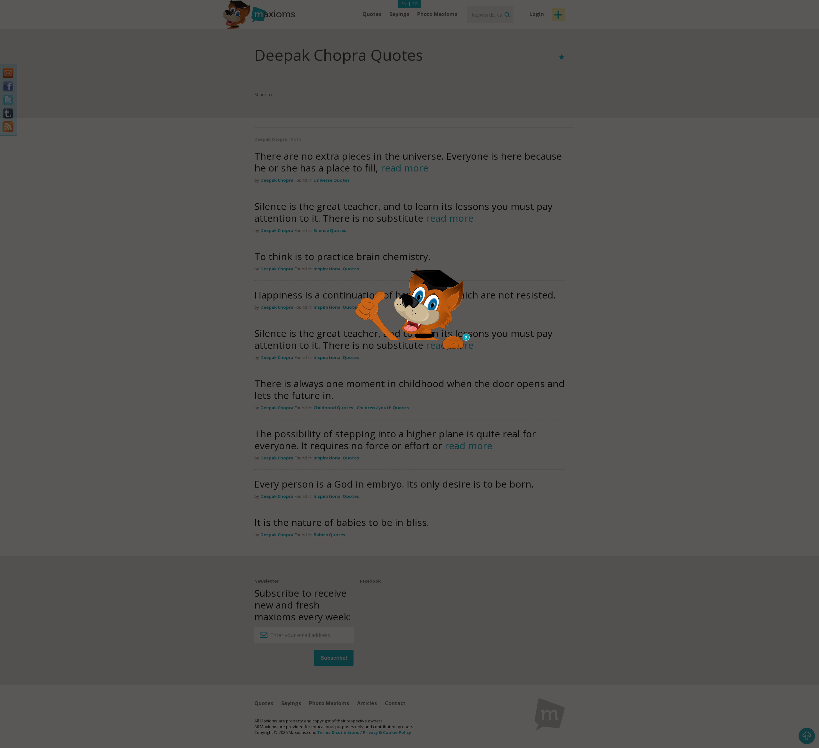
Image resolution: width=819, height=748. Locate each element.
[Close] (466, 337)
